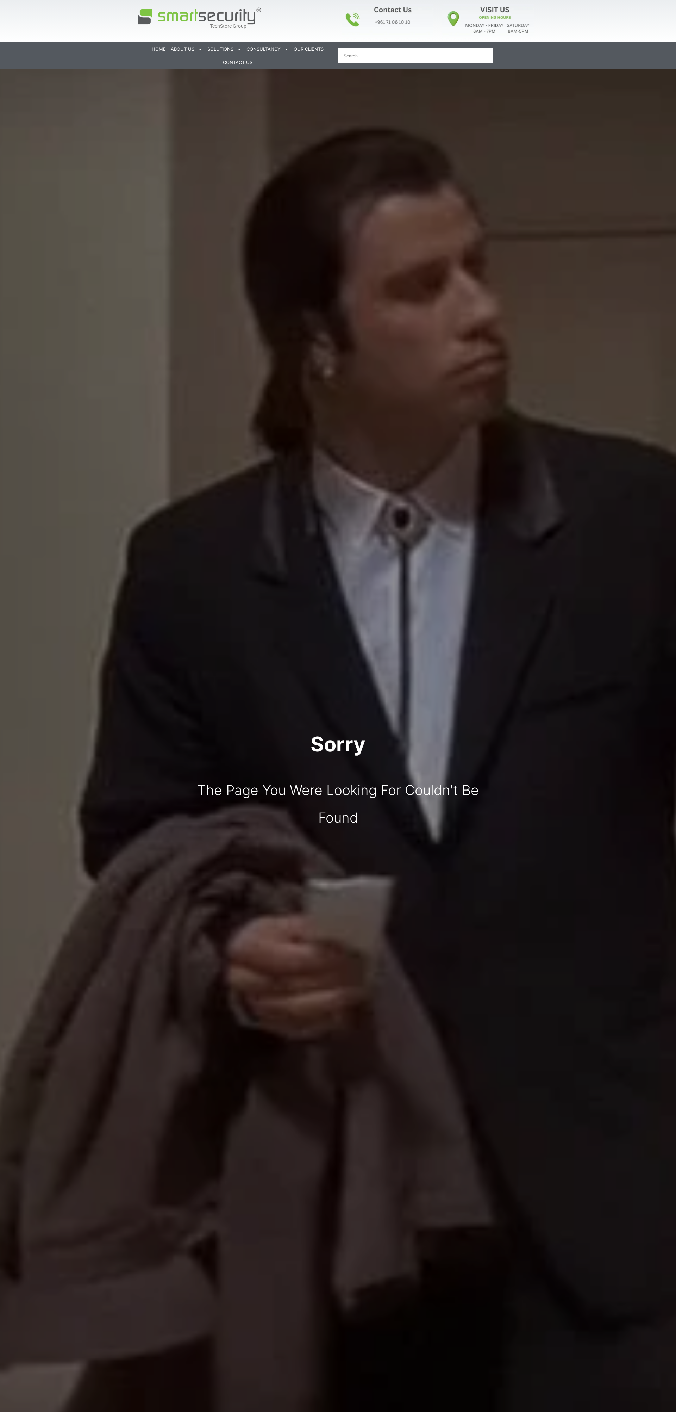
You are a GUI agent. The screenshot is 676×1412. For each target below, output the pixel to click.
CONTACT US (237, 62)
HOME (159, 49)
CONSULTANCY (263, 49)
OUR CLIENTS (309, 49)
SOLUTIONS (220, 49)
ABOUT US (182, 49)
